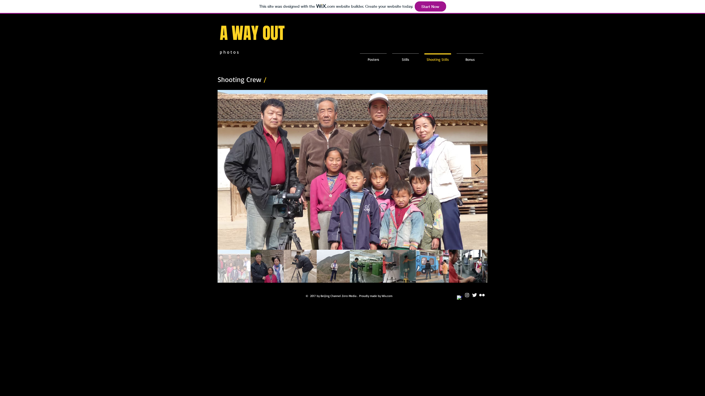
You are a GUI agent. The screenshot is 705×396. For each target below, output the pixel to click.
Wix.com (387, 296)
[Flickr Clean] (482, 295)
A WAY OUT (254, 33)
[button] (405, 57)
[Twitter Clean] (474, 295)
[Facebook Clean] (459, 298)
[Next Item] (478, 169)
